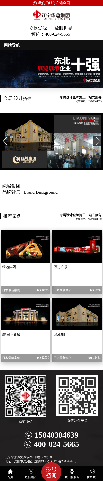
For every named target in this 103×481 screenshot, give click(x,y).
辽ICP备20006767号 (63, 461)
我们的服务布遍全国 (54, 3)
